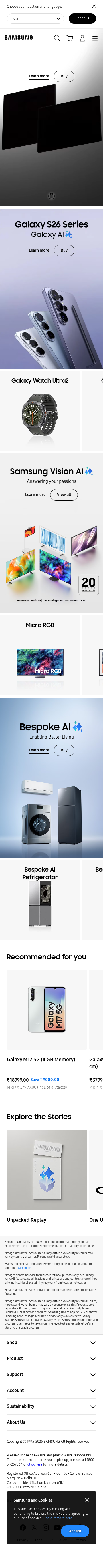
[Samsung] (17, 37)
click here (34, 1464)
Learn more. (24, 1268)
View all (64, 494)
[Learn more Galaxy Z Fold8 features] (51, 117)
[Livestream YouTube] (47, 1170)
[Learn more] (51, 533)
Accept (75, 1531)
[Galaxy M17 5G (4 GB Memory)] (47, 1010)
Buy (64, 76)
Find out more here (57, 1518)
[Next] (97, 411)
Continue (82, 18)
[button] (51, 1343)
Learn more (39, 76)
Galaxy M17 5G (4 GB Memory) (41, 1059)
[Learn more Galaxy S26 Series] (51, 289)
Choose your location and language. (34, 7)
